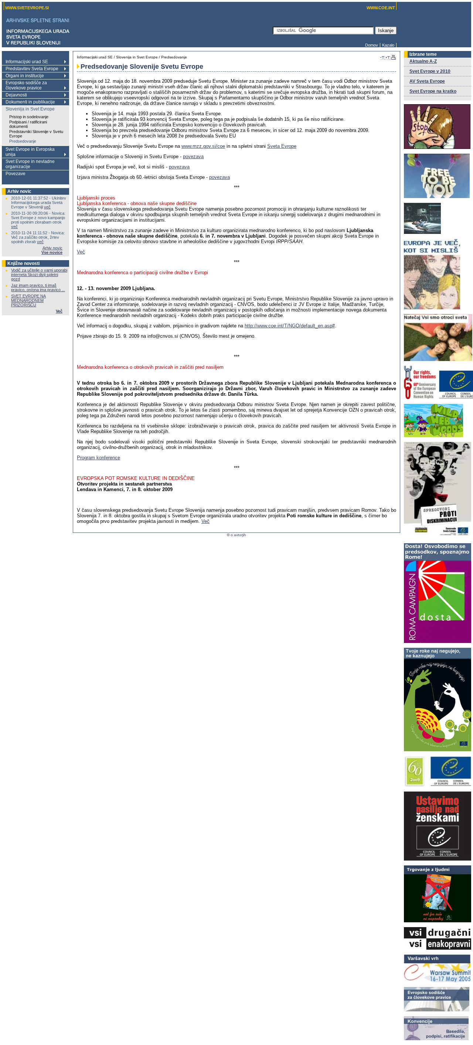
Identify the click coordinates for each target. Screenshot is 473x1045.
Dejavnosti (16, 95)
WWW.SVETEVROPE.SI (27, 8)
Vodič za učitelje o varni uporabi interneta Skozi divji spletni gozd (39, 274)
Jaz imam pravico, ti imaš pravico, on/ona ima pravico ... (38, 287)
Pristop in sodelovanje (28, 117)
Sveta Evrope (281, 146)
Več (59, 311)
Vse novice (51, 252)
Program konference (98, 457)
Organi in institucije (25, 75)
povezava (193, 156)
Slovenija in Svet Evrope (30, 109)
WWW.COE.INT (381, 8)
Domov (371, 45)
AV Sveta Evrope (427, 81)
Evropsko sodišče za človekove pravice (26, 85)
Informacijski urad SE (27, 61)
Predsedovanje (22, 141)
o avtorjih (238, 535)
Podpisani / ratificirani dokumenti (28, 124)
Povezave (15, 173)
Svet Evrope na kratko (432, 91)
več (47, 207)
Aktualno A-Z (423, 61)
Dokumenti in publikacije (30, 102)
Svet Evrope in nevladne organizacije (30, 164)
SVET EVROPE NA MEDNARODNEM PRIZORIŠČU (28, 300)
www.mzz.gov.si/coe (203, 146)
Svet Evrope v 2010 (429, 71)
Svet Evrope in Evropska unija (30, 152)
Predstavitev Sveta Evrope (32, 68)
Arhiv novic (52, 248)
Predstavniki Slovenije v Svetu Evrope (36, 133)
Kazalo (388, 45)
